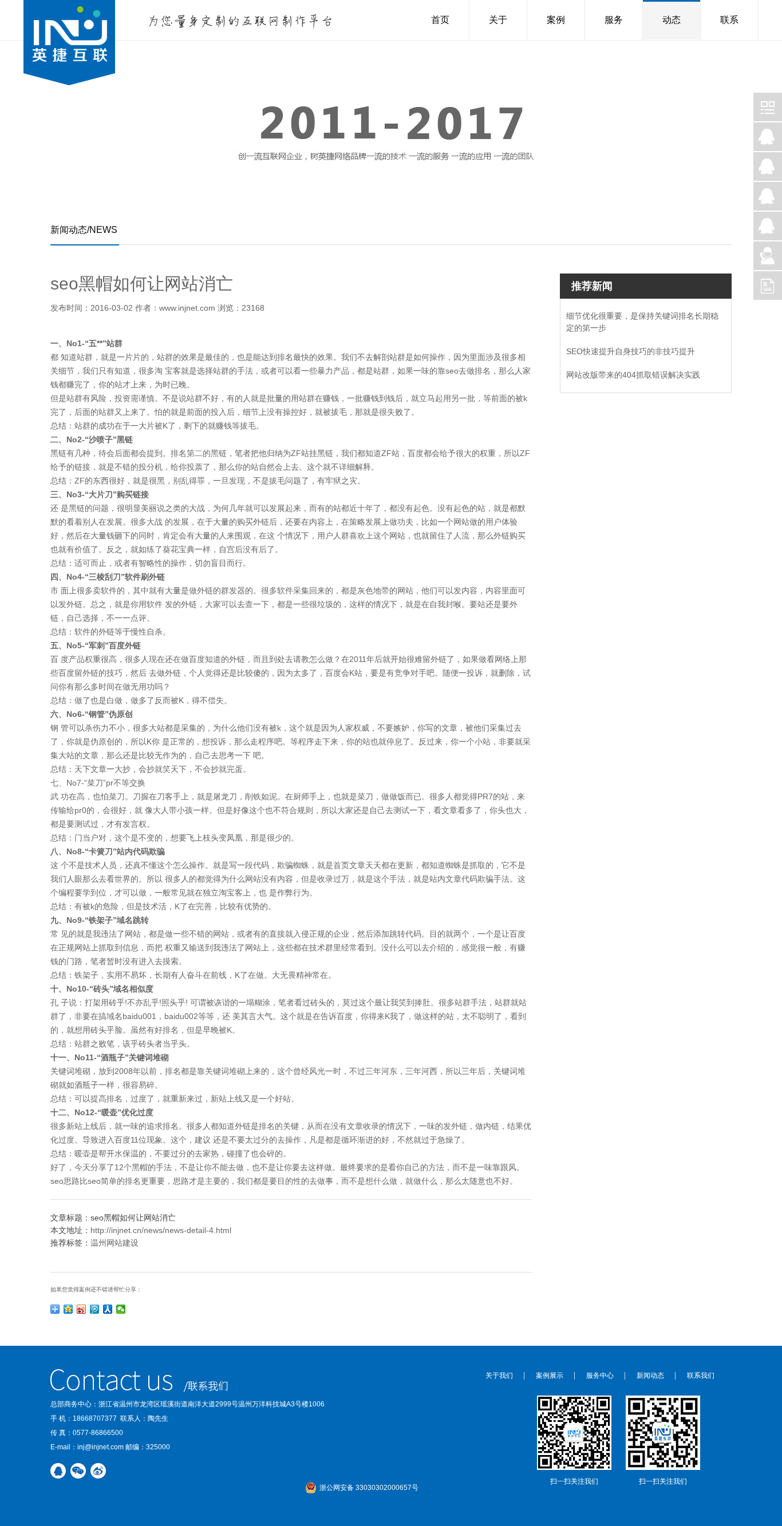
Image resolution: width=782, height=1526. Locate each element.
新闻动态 (650, 1376)
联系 (729, 20)
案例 (556, 20)
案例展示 (549, 1376)
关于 (498, 20)
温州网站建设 (114, 1242)
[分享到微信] (121, 1309)
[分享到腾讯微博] (95, 1309)
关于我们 (499, 1376)
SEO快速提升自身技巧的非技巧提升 (630, 351)
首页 (440, 20)
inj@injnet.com (100, 1447)
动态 (671, 20)
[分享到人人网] (108, 1309)
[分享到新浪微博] (81, 1309)
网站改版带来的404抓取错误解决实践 (633, 374)
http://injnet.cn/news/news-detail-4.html (160, 1230)
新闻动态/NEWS (83, 230)
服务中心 (600, 1376)
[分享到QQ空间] (68, 1309)
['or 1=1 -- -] (69, 44)
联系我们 (700, 1376)
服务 (614, 20)
